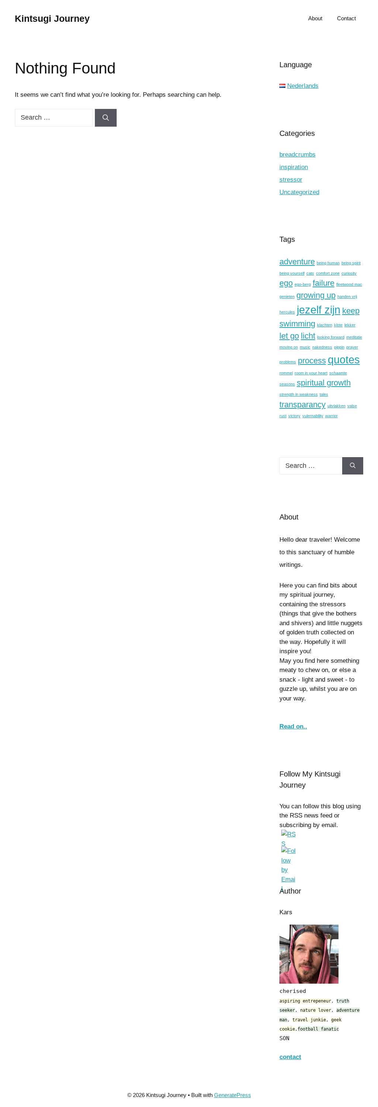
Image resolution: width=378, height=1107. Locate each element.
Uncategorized (299, 192)
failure (323, 283)
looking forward (330, 337)
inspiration (293, 167)
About (315, 18)
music (305, 347)
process (312, 360)
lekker (349, 325)
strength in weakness (298, 394)
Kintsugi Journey (52, 18)
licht (308, 335)
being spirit (351, 263)
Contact (346, 18)
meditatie (354, 337)
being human (328, 263)
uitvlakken (336, 406)
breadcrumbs (297, 154)
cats (310, 273)
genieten (287, 296)
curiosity (349, 273)
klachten (324, 325)
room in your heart (311, 373)
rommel (286, 373)
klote (338, 325)
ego (286, 283)
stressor (290, 179)
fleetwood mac (349, 284)
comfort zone (328, 273)
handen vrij (347, 296)
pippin (339, 347)
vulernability (312, 416)
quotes (344, 359)
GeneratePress (232, 1095)
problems (287, 362)
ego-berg (303, 284)
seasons (287, 384)
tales (324, 394)
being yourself (292, 273)
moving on (288, 347)
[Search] (106, 118)
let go (289, 335)
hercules (287, 312)
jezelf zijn (318, 310)
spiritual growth (324, 382)
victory (294, 416)
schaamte (338, 373)
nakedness (322, 347)
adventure (297, 261)
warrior (331, 416)
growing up (316, 295)
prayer (352, 347)
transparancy (302, 404)
